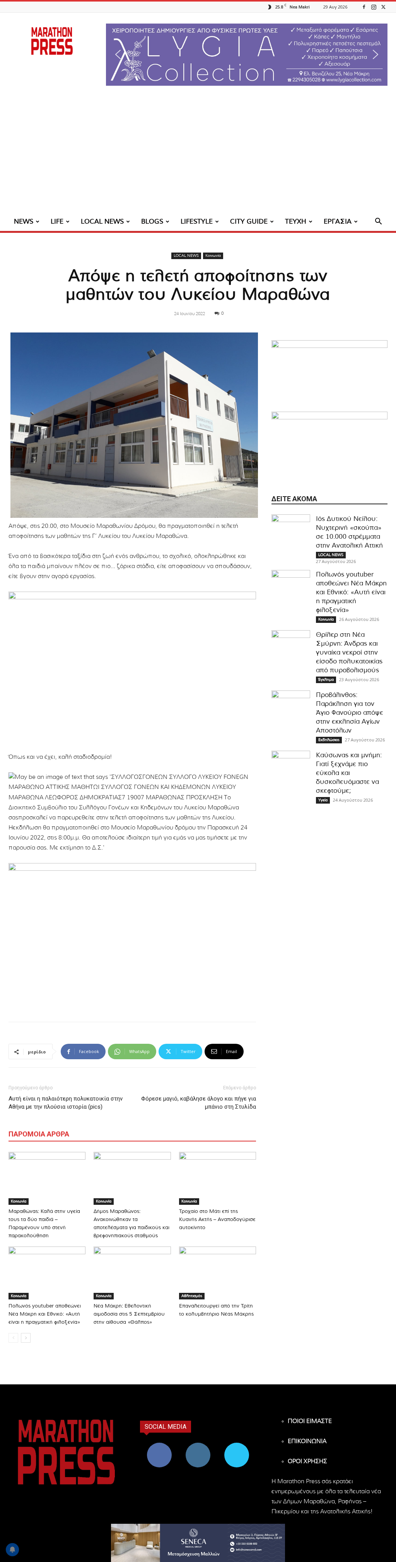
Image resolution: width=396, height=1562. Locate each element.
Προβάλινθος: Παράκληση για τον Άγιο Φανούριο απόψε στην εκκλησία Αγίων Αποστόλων (349, 713)
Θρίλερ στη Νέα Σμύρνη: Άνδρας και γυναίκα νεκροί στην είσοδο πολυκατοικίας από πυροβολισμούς (349, 652)
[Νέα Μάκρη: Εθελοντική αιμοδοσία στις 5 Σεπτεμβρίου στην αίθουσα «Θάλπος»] (132, 1273)
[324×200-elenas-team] (132, 668)
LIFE (57, 221)
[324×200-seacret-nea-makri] (132, 939)
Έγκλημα (326, 680)
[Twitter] (383, 7)
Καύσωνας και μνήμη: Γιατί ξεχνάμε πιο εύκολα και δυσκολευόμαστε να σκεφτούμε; (349, 773)
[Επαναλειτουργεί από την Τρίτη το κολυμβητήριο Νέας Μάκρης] (217, 1273)
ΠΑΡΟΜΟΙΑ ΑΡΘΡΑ (39, 1134)
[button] (246, 55)
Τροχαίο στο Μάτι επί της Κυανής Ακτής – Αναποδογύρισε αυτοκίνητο (217, 1219)
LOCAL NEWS (102, 221)
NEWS (23, 221)
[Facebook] (364, 7)
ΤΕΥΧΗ (295, 221)
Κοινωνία (213, 256)
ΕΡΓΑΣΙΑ (338, 221)
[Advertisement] (198, 154)
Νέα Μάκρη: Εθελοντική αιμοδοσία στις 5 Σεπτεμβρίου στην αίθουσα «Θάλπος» (129, 1314)
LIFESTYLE (197, 221)
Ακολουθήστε (198, 1445)
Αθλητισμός (191, 1296)
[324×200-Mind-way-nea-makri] (329, 447)
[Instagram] (373, 7)
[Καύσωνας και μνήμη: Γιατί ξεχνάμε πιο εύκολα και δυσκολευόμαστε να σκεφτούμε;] (290, 770)
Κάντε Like (159, 1445)
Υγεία (323, 800)
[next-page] (26, 1338)
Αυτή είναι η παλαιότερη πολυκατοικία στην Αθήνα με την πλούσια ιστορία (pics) (66, 1102)
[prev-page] (13, 1338)
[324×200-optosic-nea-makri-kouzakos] (329, 376)
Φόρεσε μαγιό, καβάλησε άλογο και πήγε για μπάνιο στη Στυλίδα (198, 1102)
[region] (246, 55)
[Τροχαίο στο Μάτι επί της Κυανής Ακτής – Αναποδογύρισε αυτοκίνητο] (217, 1178)
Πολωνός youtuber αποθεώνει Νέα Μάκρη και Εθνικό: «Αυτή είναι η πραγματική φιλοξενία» (45, 1314)
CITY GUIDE (249, 221)
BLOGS (152, 221)
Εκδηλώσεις (329, 740)
